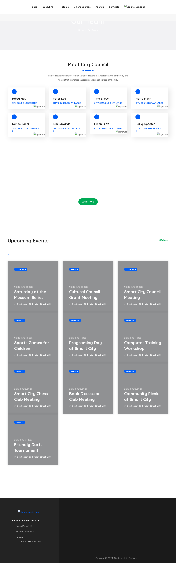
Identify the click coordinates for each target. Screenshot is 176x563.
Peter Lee (59, 98)
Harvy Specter (145, 124)
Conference (21, 269)
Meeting (74, 269)
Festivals (19, 320)
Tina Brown (101, 98)
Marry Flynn (143, 98)
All (9, 254)
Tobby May (19, 98)
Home (81, 30)
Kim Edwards (61, 124)
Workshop (75, 320)
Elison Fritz (101, 124)
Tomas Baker (20, 124)
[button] (88, 201)
